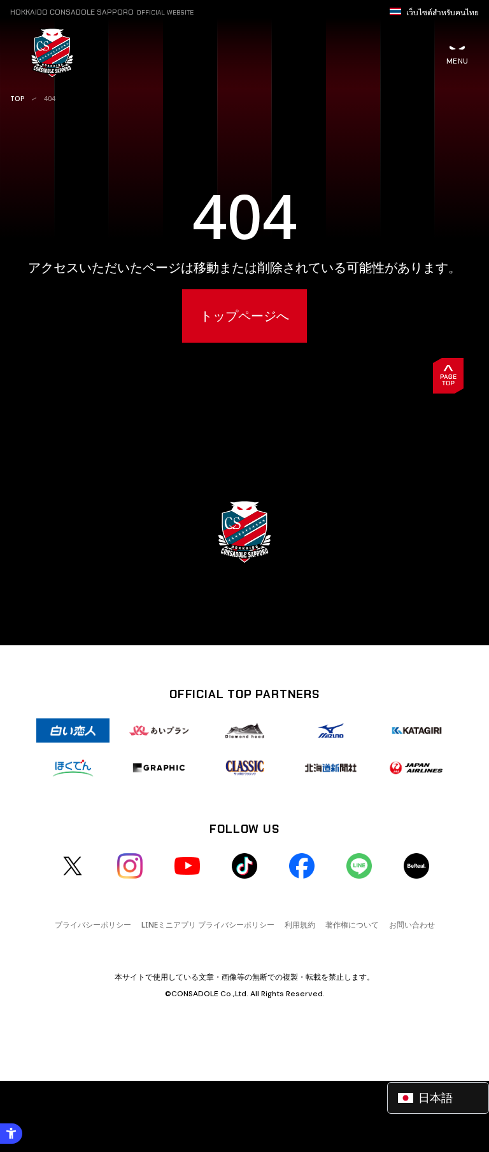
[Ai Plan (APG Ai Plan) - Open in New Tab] (158, 730)
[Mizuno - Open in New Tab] (330, 730)
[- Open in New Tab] (72, 866)
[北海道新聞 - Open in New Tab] (330, 767)
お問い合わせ (412, 924)
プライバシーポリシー (93, 924)
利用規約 (300, 924)
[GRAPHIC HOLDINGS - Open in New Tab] (158, 767)
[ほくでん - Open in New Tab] (73, 767)
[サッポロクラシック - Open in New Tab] (244, 767)
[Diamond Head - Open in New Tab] (244, 730)
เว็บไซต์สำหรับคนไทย (442, 13)
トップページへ (244, 315)
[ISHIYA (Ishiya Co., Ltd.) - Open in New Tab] (73, 730)
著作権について (352, 924)
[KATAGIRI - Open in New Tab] (416, 730)
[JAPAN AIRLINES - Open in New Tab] (416, 767)
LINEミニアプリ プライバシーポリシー (207, 924)
